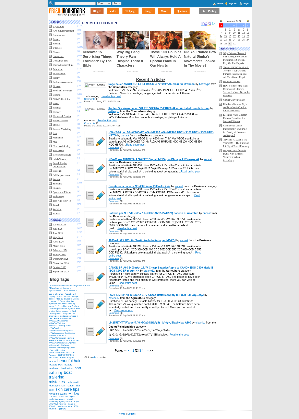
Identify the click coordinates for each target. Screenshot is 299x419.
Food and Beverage (62, 90)
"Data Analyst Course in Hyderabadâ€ (60, 289)
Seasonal (57, 170)
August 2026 (59, 224)
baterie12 (149, 270)
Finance (57, 86)
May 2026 (58, 237)
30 (230, 43)
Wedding (57, 209)
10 (234, 33)
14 (221, 36)
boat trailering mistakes (60, 377)
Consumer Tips (60, 60)
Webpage (130, 11)
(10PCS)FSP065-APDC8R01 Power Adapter (61, 356)
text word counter (231, 81)
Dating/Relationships (63, 64)
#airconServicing (57, 350)
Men (55, 141)
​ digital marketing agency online (61, 400)
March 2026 (59, 245)
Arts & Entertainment (63, 30)
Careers (56, 52)
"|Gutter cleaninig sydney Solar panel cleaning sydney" (62, 303)
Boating (57, 43)
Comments (89, 99)
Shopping (57, 183)
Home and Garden (62, 116)
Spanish (57, 187)
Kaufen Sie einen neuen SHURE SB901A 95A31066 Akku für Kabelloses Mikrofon (159, 108)
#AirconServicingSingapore (62, 348)
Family (56, 77)
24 (234, 39)
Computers (58, 56)
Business (57, 47)
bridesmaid (73, 382)
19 (243, 36)
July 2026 (58, 228)
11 (239, 33)
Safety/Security (60, 158)
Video (112, 11)
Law (55, 133)
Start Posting (209, 11)
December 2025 (61, 258)
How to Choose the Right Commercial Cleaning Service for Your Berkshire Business (236, 90)
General (57, 94)
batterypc (204, 84)
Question (182, 11)
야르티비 (62, 409)
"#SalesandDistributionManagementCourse (69, 285)
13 (248, 33)
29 (225, 43)
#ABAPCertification (63, 318)
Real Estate (58, 150)
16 (230, 36)
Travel (56, 204)
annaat (125, 135)
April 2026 (58, 241)
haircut (70, 385)
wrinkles (74, 393)
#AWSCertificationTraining (61, 338)
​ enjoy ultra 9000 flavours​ (64, 402)
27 (248, 39)
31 (234, 43)
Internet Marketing (62, 129)
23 (230, 39)
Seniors (56, 179)
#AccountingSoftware (59, 345)
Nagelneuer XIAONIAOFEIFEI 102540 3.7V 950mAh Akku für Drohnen (151, 84)
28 (221, 43)
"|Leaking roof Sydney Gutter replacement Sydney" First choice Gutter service (64, 308)
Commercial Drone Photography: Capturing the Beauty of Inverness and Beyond (235, 130)
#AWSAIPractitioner (58, 321)
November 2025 (61, 262)
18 (239, 36)
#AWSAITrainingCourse (60, 326)
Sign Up (233, 3)
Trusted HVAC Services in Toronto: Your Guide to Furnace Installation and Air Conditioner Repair (236, 72)
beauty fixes (56, 364)
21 (221, 39)
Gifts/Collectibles (61, 99)
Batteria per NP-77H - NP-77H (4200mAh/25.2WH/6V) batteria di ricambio (153, 213)
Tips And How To (62, 200)
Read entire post (111, 96)
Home (220, 3)
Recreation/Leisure (62, 154)
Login (246, 3)
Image (148, 11)
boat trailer (67, 368)
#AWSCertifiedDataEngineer (62, 343)
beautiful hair (69, 361)
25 (239, 39)
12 (243, 33)
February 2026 (60, 250)
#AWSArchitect (56, 328)
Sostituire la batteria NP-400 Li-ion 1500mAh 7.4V (139, 186)
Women (56, 213)
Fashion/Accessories (63, 81)
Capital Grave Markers (234, 99)
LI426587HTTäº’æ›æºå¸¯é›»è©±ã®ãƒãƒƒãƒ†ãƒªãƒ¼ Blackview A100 (150, 322)
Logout (131, 413)
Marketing (58, 137)
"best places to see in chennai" (63, 292)
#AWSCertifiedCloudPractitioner (64, 340)
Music (164, 11)
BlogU (97, 11)
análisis (53, 396)
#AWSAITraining (57, 323)
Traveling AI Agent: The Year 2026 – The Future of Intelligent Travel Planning (236, 143)
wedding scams (58, 393)
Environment (59, 73)
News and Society (62, 146)
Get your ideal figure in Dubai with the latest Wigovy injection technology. (234, 155)
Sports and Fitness (62, 192)
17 (234, 36)
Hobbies (57, 107)
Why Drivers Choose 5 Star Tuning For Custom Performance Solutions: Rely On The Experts (235, 58)
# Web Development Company (62, 312)
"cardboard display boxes (62, 295)
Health (56, 103)
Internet (56, 124)
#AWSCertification (57, 335)
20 (248, 36)
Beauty (56, 39)
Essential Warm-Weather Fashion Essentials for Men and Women (235, 118)
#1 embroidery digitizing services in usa (63, 315)
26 (243, 39)
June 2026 (58, 233)
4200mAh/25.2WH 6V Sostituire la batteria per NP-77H (142, 240)
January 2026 (59, 254)
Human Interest (60, 120)
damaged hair (57, 385)
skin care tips (67, 389)
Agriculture (58, 26)
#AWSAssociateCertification (62, 333)
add (94, 357)
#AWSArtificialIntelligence (61, 330)
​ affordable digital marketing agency (61, 397)
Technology (58, 196)
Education (58, 69)
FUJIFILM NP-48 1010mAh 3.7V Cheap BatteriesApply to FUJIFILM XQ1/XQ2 (156, 294)
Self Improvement (62, 175)
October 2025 (59, 267)
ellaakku (200, 322)
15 (225, 36)
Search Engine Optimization (60, 164)
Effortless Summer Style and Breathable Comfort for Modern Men (235, 107)
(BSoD (52, 361)
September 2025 (61, 271)
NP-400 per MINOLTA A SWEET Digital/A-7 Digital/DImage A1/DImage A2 (154, 159)
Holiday (57, 111)
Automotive (58, 34)
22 (225, 39)
